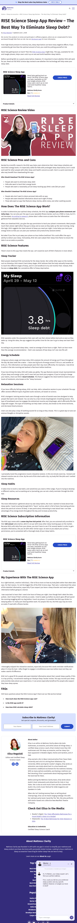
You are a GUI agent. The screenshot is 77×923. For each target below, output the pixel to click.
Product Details (8, 104)
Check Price (62, 78)
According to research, (20, 216)
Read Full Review (33, 96)
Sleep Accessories (12, 14)
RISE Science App (38, 52)
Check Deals (55, 2)
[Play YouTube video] (38, 135)
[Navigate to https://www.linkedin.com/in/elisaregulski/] (17, 764)
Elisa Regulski (7, 33)
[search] (69, 8)
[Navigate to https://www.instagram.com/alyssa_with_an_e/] (13, 764)
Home (3, 14)
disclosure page (36, 39)
